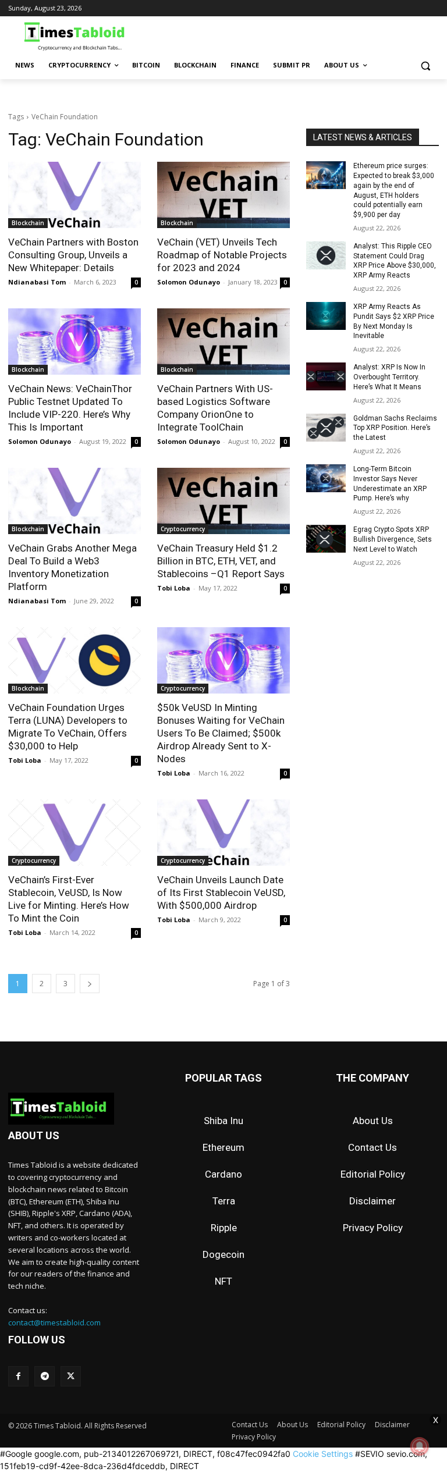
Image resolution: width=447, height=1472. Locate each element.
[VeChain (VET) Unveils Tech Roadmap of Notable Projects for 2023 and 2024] (223, 195)
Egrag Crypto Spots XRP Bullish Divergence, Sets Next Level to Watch (392, 539)
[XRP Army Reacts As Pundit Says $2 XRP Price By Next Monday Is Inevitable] (326, 316)
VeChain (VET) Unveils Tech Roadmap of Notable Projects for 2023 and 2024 (222, 254)
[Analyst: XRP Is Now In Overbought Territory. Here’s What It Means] (326, 376)
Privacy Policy (373, 1227)
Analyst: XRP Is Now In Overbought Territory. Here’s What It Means (389, 377)
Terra (223, 1201)
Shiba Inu (223, 1120)
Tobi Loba (173, 588)
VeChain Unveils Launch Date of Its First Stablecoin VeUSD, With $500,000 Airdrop (221, 892)
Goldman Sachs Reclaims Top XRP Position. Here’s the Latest (395, 428)
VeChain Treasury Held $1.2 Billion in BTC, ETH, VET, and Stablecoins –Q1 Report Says (221, 560)
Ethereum (223, 1147)
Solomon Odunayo (188, 282)
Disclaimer (372, 1201)
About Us (373, 1120)
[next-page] (90, 983)
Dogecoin (223, 1254)
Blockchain (28, 223)
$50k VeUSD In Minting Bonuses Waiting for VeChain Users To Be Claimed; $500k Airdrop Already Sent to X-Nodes (221, 733)
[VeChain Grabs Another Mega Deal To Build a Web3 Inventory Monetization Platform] (74, 501)
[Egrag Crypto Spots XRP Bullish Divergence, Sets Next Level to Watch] (326, 539)
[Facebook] (18, 1376)
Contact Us (372, 1147)
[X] (71, 1376)
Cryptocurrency (183, 529)
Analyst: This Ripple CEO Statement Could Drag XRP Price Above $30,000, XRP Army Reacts (394, 260)
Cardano (223, 1174)
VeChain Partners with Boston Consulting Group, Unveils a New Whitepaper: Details (73, 254)
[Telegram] (44, 1376)
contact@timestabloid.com (54, 1322)
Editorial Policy (372, 1174)
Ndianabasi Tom (37, 282)
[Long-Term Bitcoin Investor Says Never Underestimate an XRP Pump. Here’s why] (326, 478)
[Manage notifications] (419, 1446)
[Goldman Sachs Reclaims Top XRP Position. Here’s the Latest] (326, 428)
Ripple (224, 1227)
